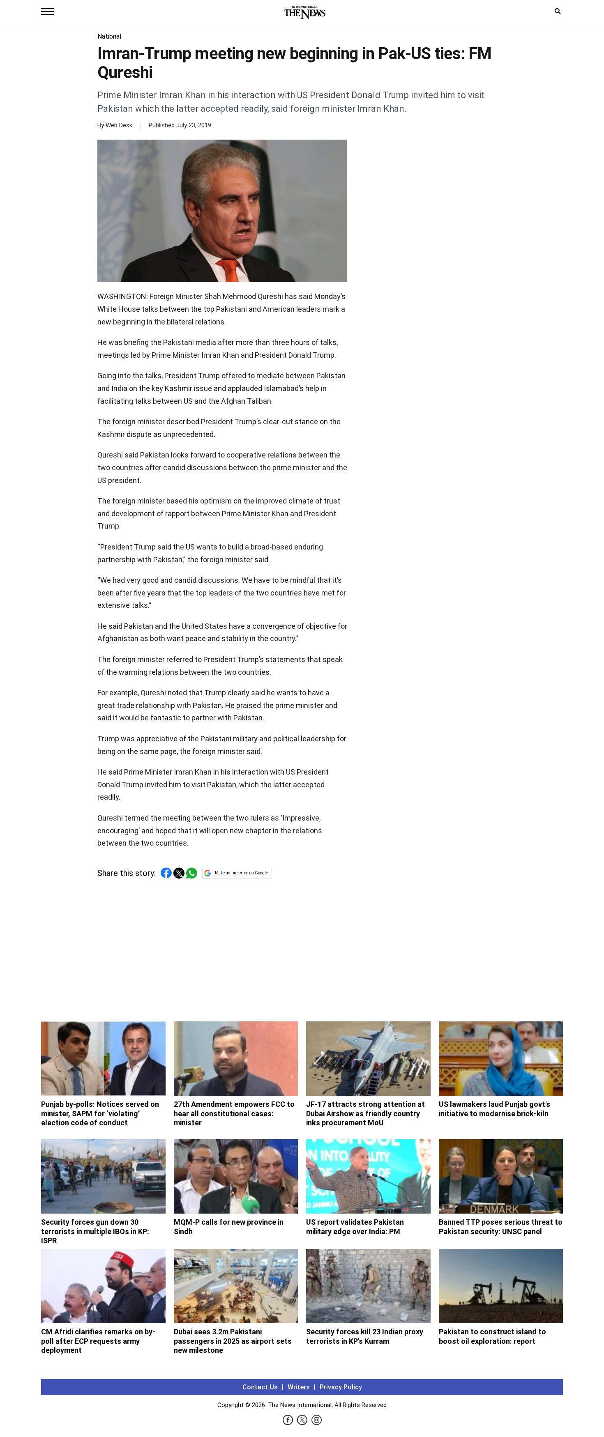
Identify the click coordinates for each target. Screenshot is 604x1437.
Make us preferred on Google (241, 873)
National (109, 36)
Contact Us (260, 1387)
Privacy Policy (341, 1387)
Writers (299, 1387)
